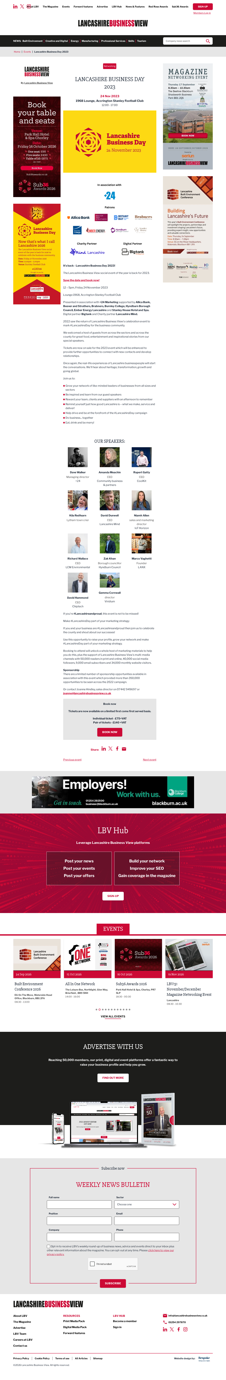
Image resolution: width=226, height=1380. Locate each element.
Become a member (125, 1321)
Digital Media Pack (75, 1327)
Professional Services (113, 40)
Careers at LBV (23, 1339)
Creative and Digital (56, 40)
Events (66, 6)
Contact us (20, 1345)
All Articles (81, 1358)
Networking (109, 66)
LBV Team (19, 1333)
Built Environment (33, 40)
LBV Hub (117, 6)
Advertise (102, 6)
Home (17, 51)
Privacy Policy (21, 1358)
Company (54, 1229)
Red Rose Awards (158, 6)
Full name (54, 1197)
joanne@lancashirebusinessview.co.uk (87, 693)
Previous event (72, 759)
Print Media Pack (74, 1321)
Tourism (141, 40)
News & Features (135, 6)
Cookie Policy (42, 1358)
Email (119, 1213)
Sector (120, 1197)
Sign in (117, 1327)
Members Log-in (202, 12)
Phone (119, 1229)
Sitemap (98, 1358)
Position (53, 1213)
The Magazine (50, 6)
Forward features (83, 6)
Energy (75, 40)
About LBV (20, 1315)
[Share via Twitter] (110, 748)
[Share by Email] (124, 749)
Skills (131, 40)
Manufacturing (90, 40)
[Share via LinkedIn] (104, 748)
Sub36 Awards (180, 6)
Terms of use (62, 1358)
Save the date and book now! (81, 280)
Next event (149, 759)
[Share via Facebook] (117, 748)
